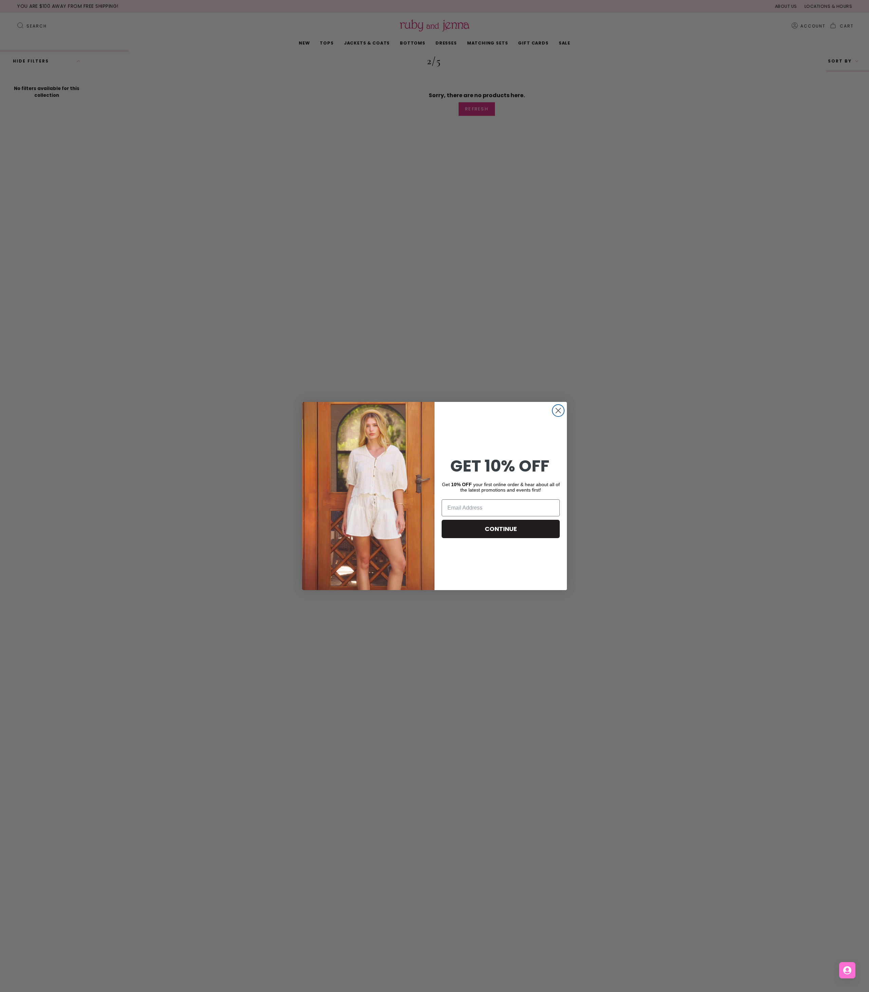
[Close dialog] (558, 411)
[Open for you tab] (847, 970)
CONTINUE (501, 529)
